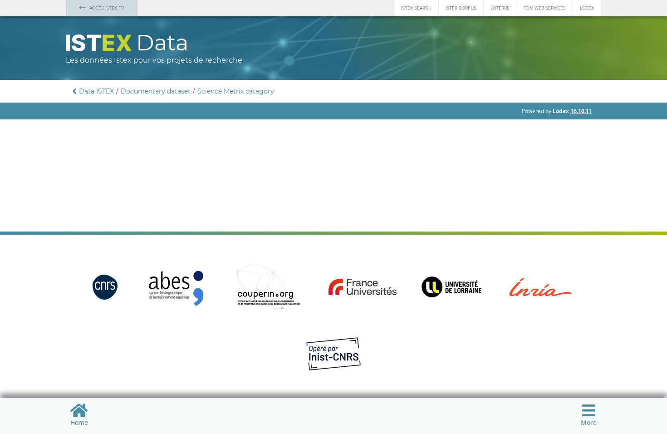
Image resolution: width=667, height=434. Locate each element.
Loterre (500, 7)
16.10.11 (581, 111)
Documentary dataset (156, 91)
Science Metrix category (235, 91)
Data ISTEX (96, 91)
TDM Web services (545, 7)
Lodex (587, 7)
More (589, 422)
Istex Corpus (461, 7)
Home (79, 422)
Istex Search (416, 7)
